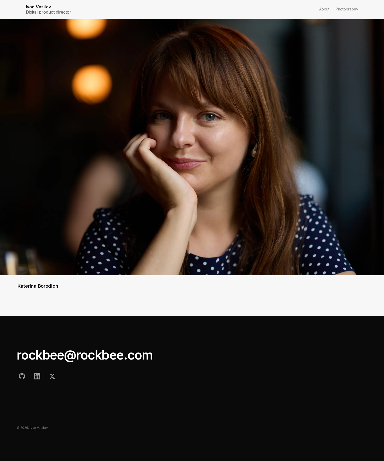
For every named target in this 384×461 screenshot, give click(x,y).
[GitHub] (22, 376)
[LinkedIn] (37, 376)
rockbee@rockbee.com (85, 355)
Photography (347, 9)
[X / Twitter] (52, 376)
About (324, 9)
